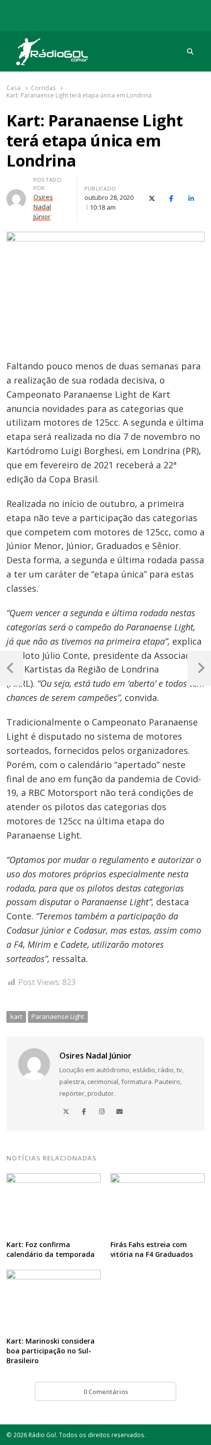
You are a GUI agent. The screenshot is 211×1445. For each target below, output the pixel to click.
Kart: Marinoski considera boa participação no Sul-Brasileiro (50, 1350)
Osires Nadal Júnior (95, 1055)
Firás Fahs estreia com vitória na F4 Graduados (151, 1249)
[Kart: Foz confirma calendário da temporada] (53, 1179)
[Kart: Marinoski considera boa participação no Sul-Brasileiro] (53, 1275)
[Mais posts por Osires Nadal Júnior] (16, 195)
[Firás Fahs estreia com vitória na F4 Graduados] (157, 1179)
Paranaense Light (57, 1016)
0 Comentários (105, 1391)
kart (16, 1016)
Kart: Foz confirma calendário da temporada (50, 1249)
